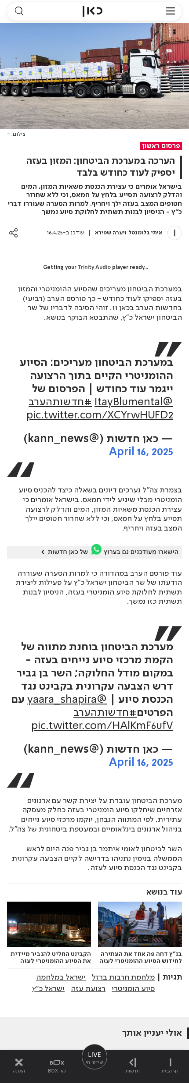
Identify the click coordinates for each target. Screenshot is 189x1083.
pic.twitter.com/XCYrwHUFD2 (99, 415)
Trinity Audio (94, 267)
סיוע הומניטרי (133, 989)
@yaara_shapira (67, 699)
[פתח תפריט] (170, 11)
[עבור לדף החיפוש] (19, 11)
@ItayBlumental (133, 402)
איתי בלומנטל (145, 233)
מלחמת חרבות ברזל (123, 977)
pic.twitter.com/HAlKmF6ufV (102, 726)
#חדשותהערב (60, 402)
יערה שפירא (110, 233)
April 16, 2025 (141, 452)
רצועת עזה (88, 989)
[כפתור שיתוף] (13, 233)
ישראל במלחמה (61, 977)
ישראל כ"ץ (48, 989)
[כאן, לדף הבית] (92, 11)
